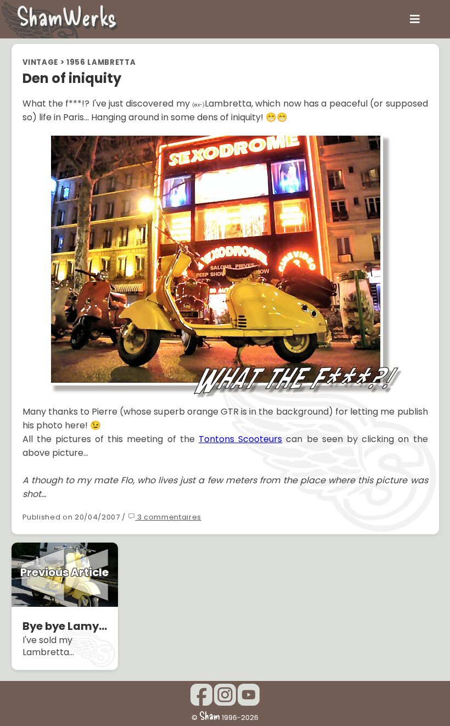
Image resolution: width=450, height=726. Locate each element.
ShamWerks (66, 16)
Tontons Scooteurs (240, 439)
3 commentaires (168, 517)
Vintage (40, 62)
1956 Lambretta (101, 62)
